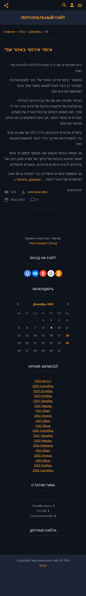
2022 (22, 31)
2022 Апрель (43, 415)
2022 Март (43, 410)
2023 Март (43, 450)
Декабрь (35, 31)
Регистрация (38, 243)
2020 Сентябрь (43, 386)
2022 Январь (43, 406)
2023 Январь (43, 440)
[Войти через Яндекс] (43, 273)
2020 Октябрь (43, 391)
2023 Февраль (43, 445)
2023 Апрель (43, 455)
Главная (9, 31)
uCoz (43, 565)
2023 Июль (43, 460)
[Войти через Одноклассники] (58, 273)
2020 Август (43, 381)
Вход (53, 243)
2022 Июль (43, 426)
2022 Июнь (43, 420)
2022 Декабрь (43, 435)
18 (67, 335)
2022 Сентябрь (43, 430)
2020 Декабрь (43, 401)
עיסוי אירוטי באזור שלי (28, 49)
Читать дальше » (27, 179)
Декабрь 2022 (43, 304)
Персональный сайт (43, 18)
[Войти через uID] (27, 273)
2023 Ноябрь (43, 465)
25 (67, 343)
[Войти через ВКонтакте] (35, 273)
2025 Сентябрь (43, 470)
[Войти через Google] (50, 273)
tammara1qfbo (38, 192)
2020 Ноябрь (43, 396)
